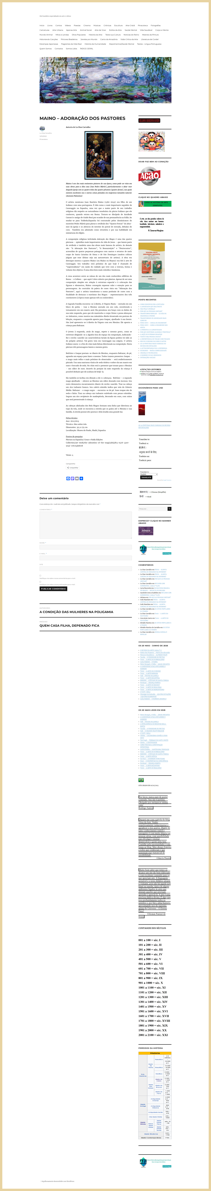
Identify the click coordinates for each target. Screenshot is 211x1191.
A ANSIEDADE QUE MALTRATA (151, 307)
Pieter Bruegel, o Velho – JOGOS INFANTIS (155, 664)
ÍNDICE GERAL (86, 49)
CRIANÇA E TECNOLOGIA (148, 353)
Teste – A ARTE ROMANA (149, 673)
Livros (49, 25)
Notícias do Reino (131, 35)
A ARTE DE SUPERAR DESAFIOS (151, 334)
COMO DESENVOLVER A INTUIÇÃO (152, 304)
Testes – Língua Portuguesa (149, 44)
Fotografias (156, 25)
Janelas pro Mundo (89, 39)
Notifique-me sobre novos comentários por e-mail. (58, 578)
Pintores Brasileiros (69, 39)
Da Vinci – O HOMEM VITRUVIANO (152, 759)
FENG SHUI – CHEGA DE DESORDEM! (153, 323)
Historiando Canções (49, 39)
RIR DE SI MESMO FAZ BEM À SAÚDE (153, 341)
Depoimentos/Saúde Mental (121, 44)
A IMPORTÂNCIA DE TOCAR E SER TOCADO (155, 339)
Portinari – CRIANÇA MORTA (150, 683)
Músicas (97, 25)
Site (41, 564)
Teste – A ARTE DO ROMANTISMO (152, 690)
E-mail (43, 554)
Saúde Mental (131, 30)
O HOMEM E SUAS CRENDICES (150, 355)
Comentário (46, 510)
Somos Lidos (71, 49)
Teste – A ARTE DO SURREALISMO (152, 660)
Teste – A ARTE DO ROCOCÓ (150, 685)
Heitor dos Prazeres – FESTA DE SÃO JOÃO (155, 653)
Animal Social (86, 30)
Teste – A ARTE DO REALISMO (150, 687)
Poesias (77, 25)
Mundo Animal (46, 35)
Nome (43, 543)
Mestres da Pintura (150, 35)
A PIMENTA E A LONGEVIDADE (151, 330)
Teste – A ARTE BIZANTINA (150, 678)
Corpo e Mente (162, 30)
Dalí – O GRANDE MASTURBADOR (152, 731)
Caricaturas (44, 30)
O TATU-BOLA (145, 692)
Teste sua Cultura (113, 35)
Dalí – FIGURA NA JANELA (149, 676)
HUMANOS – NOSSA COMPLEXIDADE (153, 351)
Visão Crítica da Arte (129, 39)
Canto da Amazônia (108, 39)
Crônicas (107, 25)
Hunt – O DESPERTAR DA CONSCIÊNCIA (154, 761)
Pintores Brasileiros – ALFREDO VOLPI (153, 655)
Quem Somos (46, 49)
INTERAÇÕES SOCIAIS (147, 358)
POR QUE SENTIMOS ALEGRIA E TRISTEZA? (155, 332)
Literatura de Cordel (149, 39)
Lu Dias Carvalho (46, 133)
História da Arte (95, 35)
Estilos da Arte (115, 30)
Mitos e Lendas (62, 35)
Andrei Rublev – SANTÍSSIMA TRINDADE (154, 749)
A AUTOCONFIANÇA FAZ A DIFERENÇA (153, 348)
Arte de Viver (100, 30)
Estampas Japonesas (49, 44)
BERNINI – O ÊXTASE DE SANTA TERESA (154, 680)
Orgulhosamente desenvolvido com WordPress (58, 1181)
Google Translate (167, 480)
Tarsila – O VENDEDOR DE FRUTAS (152, 657)
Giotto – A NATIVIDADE (148, 742)
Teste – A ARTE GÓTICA (148, 756)
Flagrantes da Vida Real (71, 44)
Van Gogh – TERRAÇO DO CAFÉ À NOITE (154, 740)
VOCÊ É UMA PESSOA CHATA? (150, 337)
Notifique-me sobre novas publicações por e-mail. (57, 584)
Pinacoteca (143, 25)
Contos (58, 25)
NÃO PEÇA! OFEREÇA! (147, 309)
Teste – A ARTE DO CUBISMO (150, 671)
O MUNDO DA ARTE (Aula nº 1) (151, 650)
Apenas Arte (71, 30)
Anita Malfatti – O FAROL (149, 662)
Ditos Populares (79, 35)
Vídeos (68, 25)
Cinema (87, 25)
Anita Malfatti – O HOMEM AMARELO (153, 699)
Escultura (118, 25)
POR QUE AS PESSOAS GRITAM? (151, 311)
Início (42, 25)
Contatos (59, 49)
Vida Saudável (146, 30)
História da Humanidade (95, 44)
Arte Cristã (130, 25)
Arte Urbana (57, 30)
